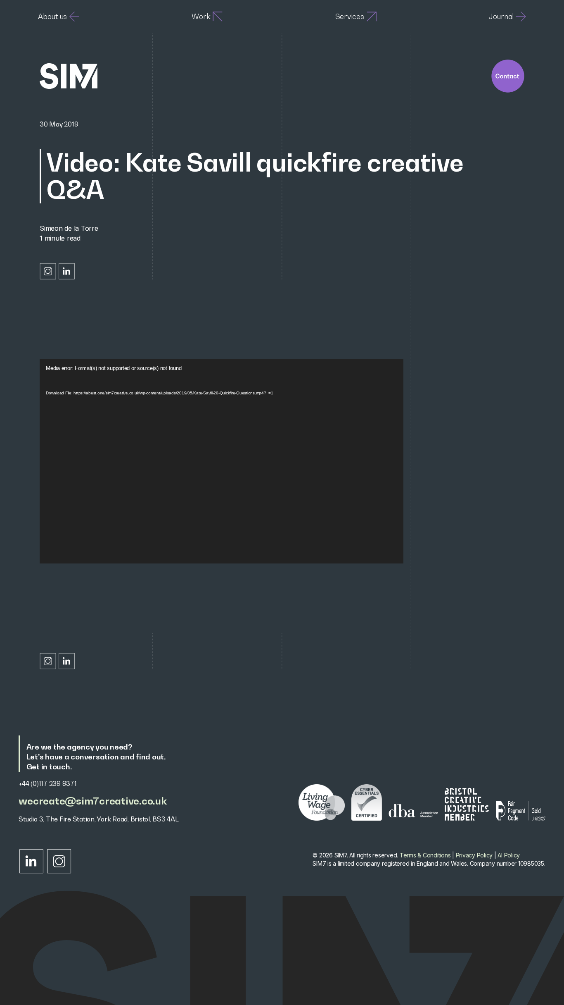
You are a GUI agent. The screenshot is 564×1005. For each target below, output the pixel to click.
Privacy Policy (474, 855)
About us (52, 16)
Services (349, 16)
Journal (501, 16)
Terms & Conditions (425, 855)
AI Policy (509, 855)
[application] (221, 461)
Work (201, 16)
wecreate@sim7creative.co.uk (92, 801)
